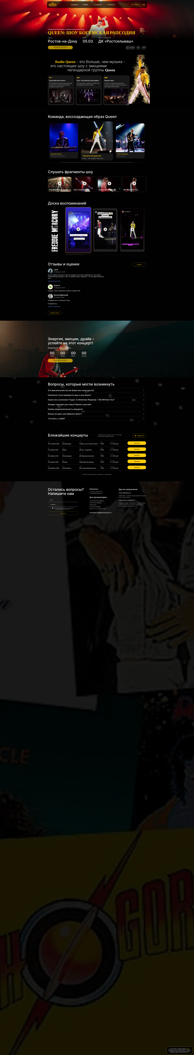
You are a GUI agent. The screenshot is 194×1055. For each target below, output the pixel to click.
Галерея (85, 4)
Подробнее (137, 443)
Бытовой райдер (95, 506)
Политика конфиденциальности (100, 512)
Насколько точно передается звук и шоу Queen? (69, 395)
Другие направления (128, 489)
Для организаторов (98, 497)
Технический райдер (96, 501)
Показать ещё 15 (54, 312)
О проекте (98, 4)
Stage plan (93, 504)
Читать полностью (54, 281)
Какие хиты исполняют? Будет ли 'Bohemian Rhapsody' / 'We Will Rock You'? (81, 400)
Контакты (111, 4)
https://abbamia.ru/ (125, 493)
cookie (187, 1048)
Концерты (74, 4)
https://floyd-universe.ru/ (127, 500)
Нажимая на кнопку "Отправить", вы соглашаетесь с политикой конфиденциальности (63, 508)
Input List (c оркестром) (98, 508)
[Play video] (59, 184)
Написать (139, 264)
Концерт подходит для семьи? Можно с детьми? (69, 404)
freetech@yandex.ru (96, 493)
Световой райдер (95, 502)
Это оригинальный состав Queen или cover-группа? (71, 390)
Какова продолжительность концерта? (65, 409)
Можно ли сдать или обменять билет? (65, 414)
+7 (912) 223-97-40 (96, 491)
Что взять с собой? (56, 419)
